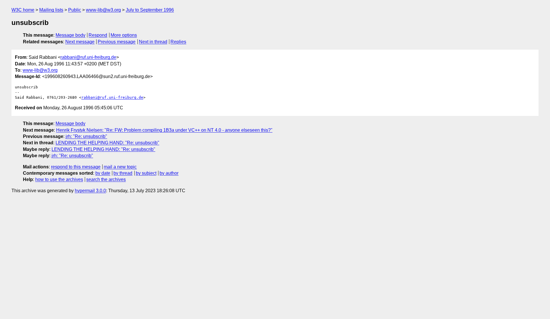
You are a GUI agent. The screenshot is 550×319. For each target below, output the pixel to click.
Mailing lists (51, 9)
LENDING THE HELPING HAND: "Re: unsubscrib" (107, 142)
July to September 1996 (150, 9)
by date (102, 173)
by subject (146, 173)
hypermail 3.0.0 (90, 190)
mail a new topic (120, 166)
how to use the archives (59, 179)
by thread (122, 173)
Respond (98, 35)
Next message (80, 41)
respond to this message (76, 166)
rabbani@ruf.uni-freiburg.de (88, 57)
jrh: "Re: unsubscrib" (86, 136)
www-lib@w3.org (103, 9)
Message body (70, 35)
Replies (178, 41)
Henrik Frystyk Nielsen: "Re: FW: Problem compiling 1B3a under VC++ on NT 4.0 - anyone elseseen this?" (164, 130)
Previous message (116, 41)
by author (169, 173)
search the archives (106, 179)
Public (74, 9)
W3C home (22, 9)
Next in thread (153, 41)
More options (124, 35)
